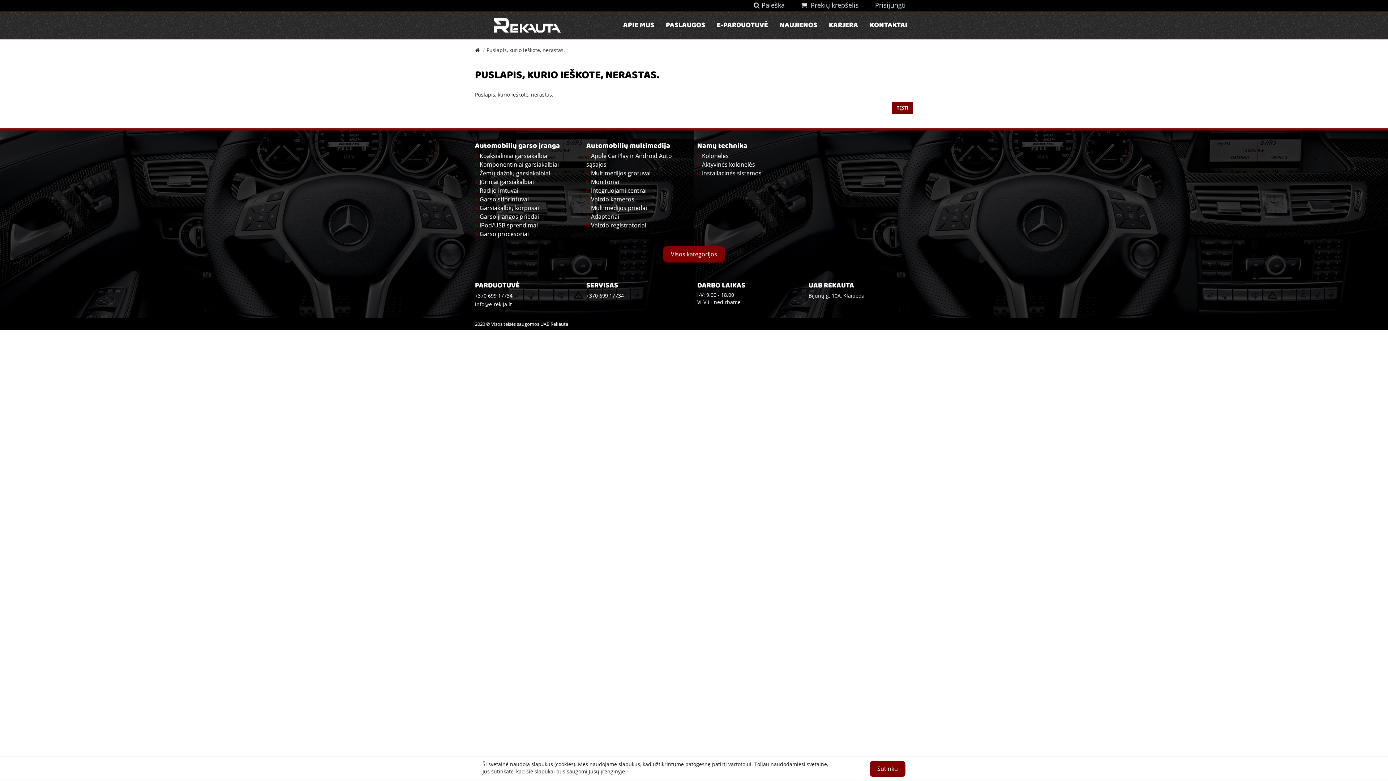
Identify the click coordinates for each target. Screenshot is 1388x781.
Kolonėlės (715, 156)
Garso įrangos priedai (509, 217)
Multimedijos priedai (619, 208)
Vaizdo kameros (612, 199)
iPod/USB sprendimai (509, 225)
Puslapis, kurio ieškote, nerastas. (526, 50)
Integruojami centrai (619, 191)
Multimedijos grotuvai (621, 173)
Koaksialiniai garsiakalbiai (514, 156)
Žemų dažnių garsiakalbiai (515, 173)
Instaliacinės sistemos (732, 173)
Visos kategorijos (694, 254)
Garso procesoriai (504, 234)
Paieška (772, 5)
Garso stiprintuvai (504, 199)
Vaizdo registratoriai (618, 225)
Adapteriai (605, 217)
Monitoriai (605, 182)
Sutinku (887, 769)
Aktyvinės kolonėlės (728, 164)
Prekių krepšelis (833, 5)
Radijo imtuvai (499, 191)
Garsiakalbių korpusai (509, 208)
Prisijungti (890, 5)
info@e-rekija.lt (493, 304)
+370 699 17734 (605, 295)
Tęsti (902, 108)
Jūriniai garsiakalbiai (507, 182)
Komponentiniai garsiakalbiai (519, 164)
